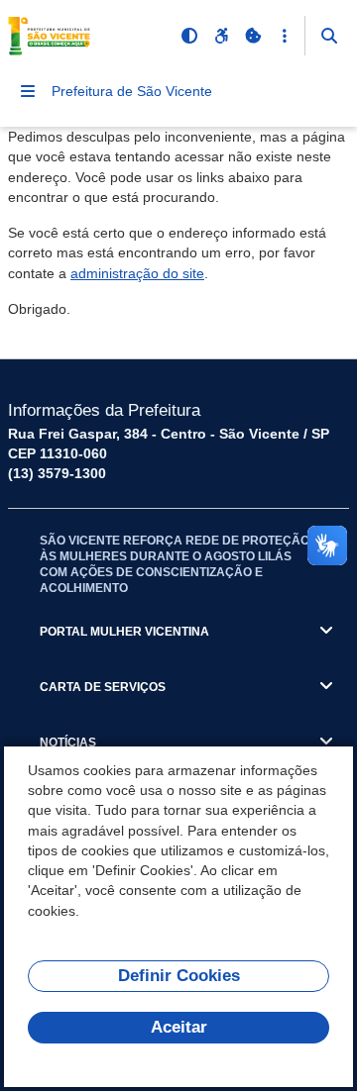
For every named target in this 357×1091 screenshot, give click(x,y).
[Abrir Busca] (329, 35)
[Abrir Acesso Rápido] (284, 35)
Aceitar (179, 1027)
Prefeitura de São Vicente (132, 91)
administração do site (137, 273)
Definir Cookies (179, 975)
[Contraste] (189, 35)
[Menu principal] (28, 91)
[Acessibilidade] (221, 35)
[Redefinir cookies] (253, 35)
